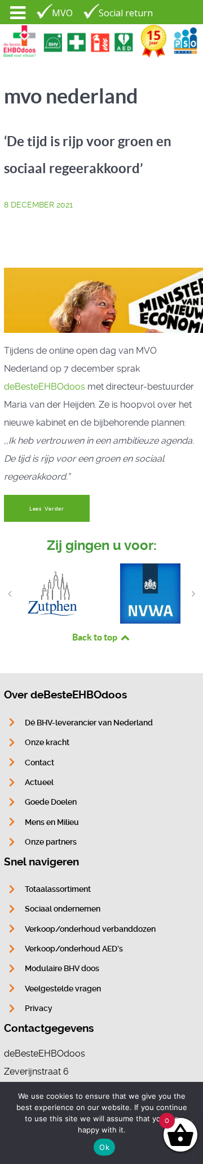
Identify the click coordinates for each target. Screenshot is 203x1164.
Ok (104, 1147)
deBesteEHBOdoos (44, 386)
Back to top (95, 637)
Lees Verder (46, 509)
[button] (9, 593)
